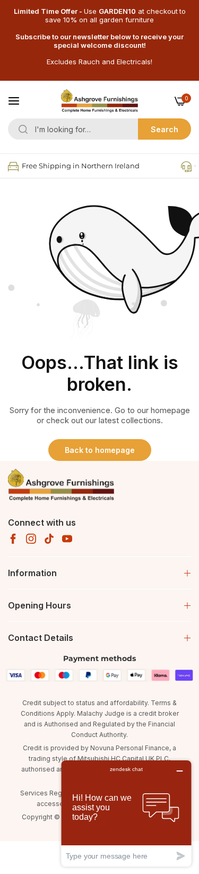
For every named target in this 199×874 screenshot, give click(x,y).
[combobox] (99, 129)
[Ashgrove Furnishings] (99, 101)
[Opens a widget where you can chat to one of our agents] (126, 813)
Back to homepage (100, 450)
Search (164, 129)
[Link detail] (13, 539)
